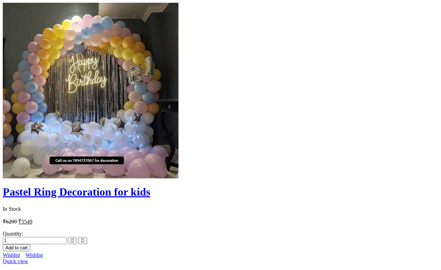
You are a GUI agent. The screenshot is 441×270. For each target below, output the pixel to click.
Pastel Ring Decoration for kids (76, 192)
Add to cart (17, 247)
